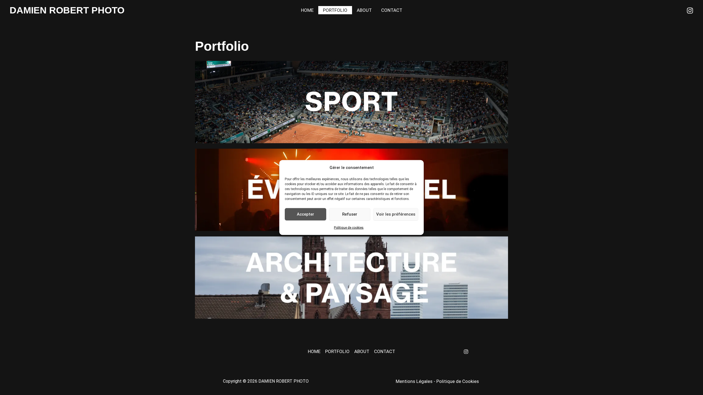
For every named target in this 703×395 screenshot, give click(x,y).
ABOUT (364, 10)
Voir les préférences (395, 214)
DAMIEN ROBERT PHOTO (67, 10)
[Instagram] (690, 10)
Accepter (305, 214)
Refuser (349, 214)
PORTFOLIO (335, 10)
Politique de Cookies (457, 381)
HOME (307, 10)
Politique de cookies (349, 227)
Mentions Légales (414, 381)
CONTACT (391, 10)
